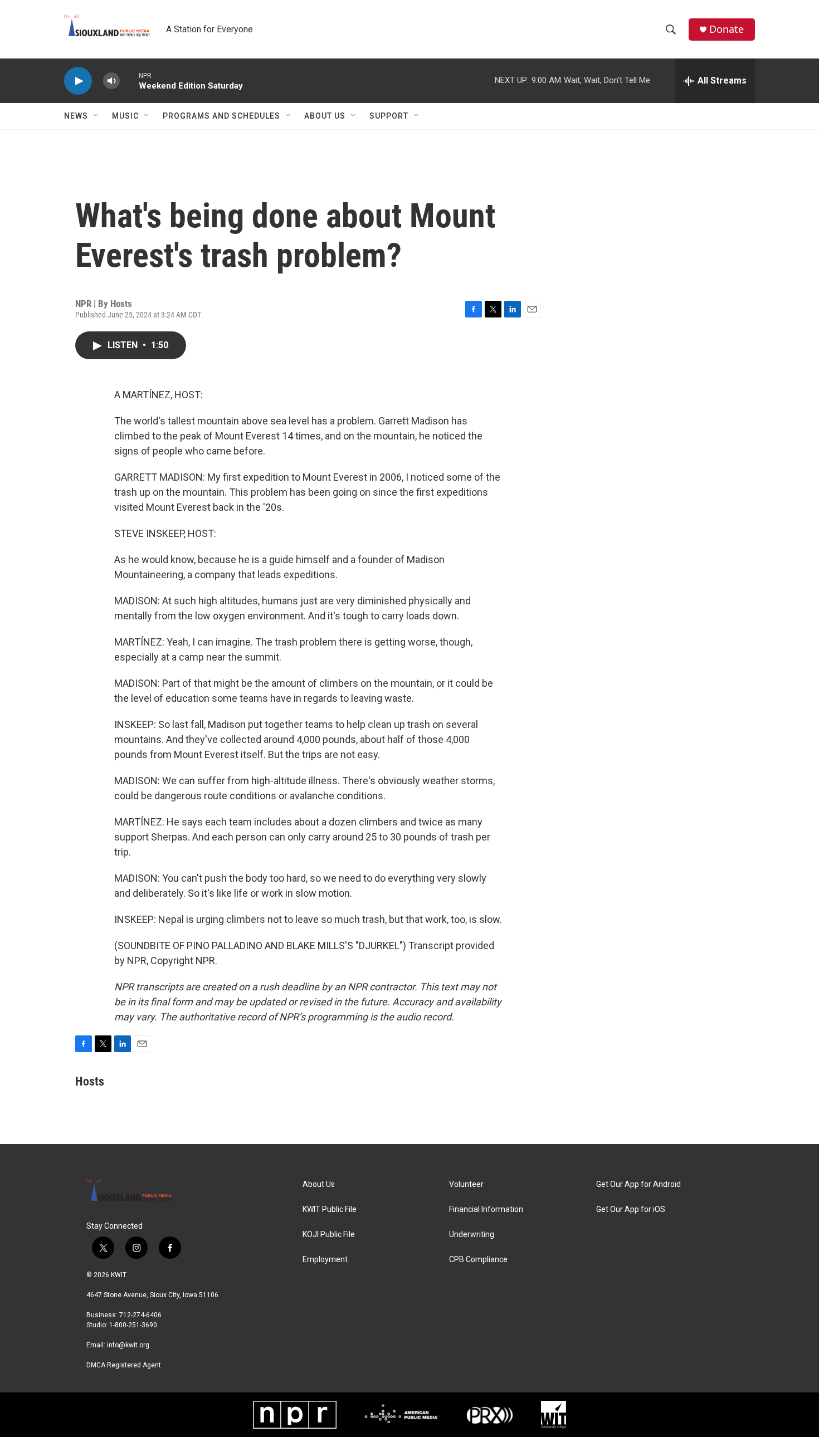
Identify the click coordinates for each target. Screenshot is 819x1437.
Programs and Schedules (221, 115)
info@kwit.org (128, 1345)
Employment (325, 1259)
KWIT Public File (330, 1209)
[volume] (111, 81)
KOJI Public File (329, 1234)
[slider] (129, 80)
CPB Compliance (478, 1259)
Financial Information (486, 1209)
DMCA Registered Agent (123, 1365)
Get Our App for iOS (630, 1209)
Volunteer (466, 1184)
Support (388, 115)
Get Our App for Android (638, 1184)
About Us (324, 115)
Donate (726, 29)
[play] (78, 81)
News (76, 115)
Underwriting (471, 1234)
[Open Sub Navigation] (96, 115)
